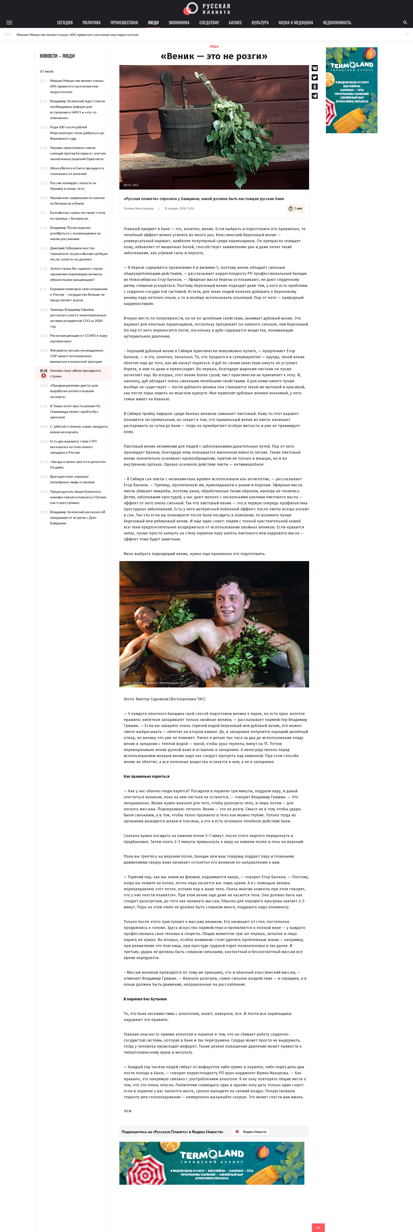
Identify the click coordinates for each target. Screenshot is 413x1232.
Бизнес (235, 22)
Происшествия (124, 22)
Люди (153, 22)
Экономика (179, 22)
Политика (92, 22)
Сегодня (65, 22)
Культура (260, 22)
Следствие (209, 22)
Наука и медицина (296, 22)
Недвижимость (337, 22)
